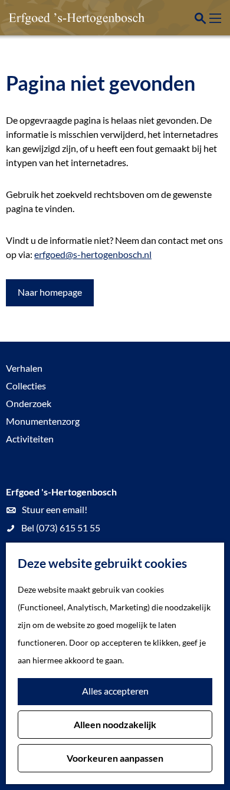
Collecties (26, 385)
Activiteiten (30, 438)
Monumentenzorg (43, 421)
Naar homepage (50, 292)
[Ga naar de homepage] (68, 17)
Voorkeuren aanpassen (115, 757)
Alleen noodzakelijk (115, 724)
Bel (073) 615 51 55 (60, 527)
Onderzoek (28, 403)
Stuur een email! (54, 509)
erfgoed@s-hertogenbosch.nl (93, 254)
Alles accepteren (115, 690)
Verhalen (24, 367)
